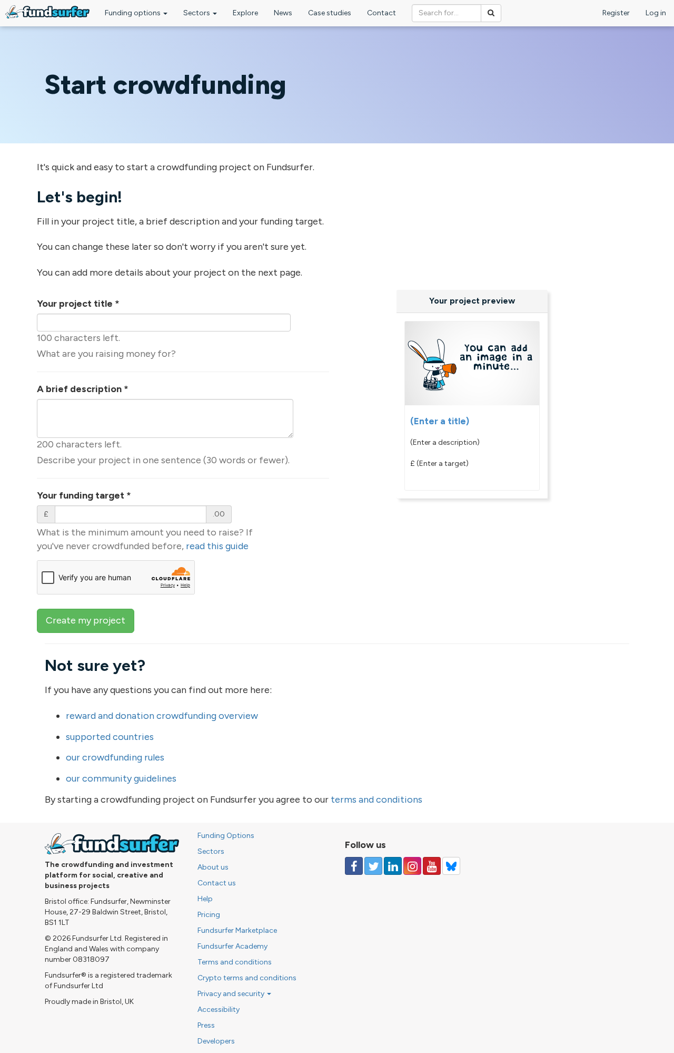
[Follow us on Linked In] (393, 866)
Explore (245, 12)
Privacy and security (231, 993)
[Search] (491, 13)
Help (205, 898)
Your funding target (84, 495)
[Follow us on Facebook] (354, 866)
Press (206, 1025)
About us (213, 867)
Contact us (216, 883)
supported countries (110, 737)
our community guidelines (121, 778)
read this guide (217, 546)
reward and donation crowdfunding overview (162, 715)
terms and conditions (376, 799)
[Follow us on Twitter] (373, 866)
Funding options (133, 12)
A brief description (82, 389)
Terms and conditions (234, 962)
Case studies (329, 12)
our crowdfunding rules (115, 757)
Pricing (208, 914)
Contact (381, 12)
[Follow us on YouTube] (432, 866)
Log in (656, 12)
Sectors (197, 12)
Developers (216, 1041)
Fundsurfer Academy (232, 946)
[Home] (47, 11)
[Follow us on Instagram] (412, 866)
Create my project (85, 620)
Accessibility (218, 1009)
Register (616, 12)
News (283, 12)
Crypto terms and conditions (246, 977)
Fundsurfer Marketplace (237, 930)
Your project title (78, 303)
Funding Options (225, 835)
